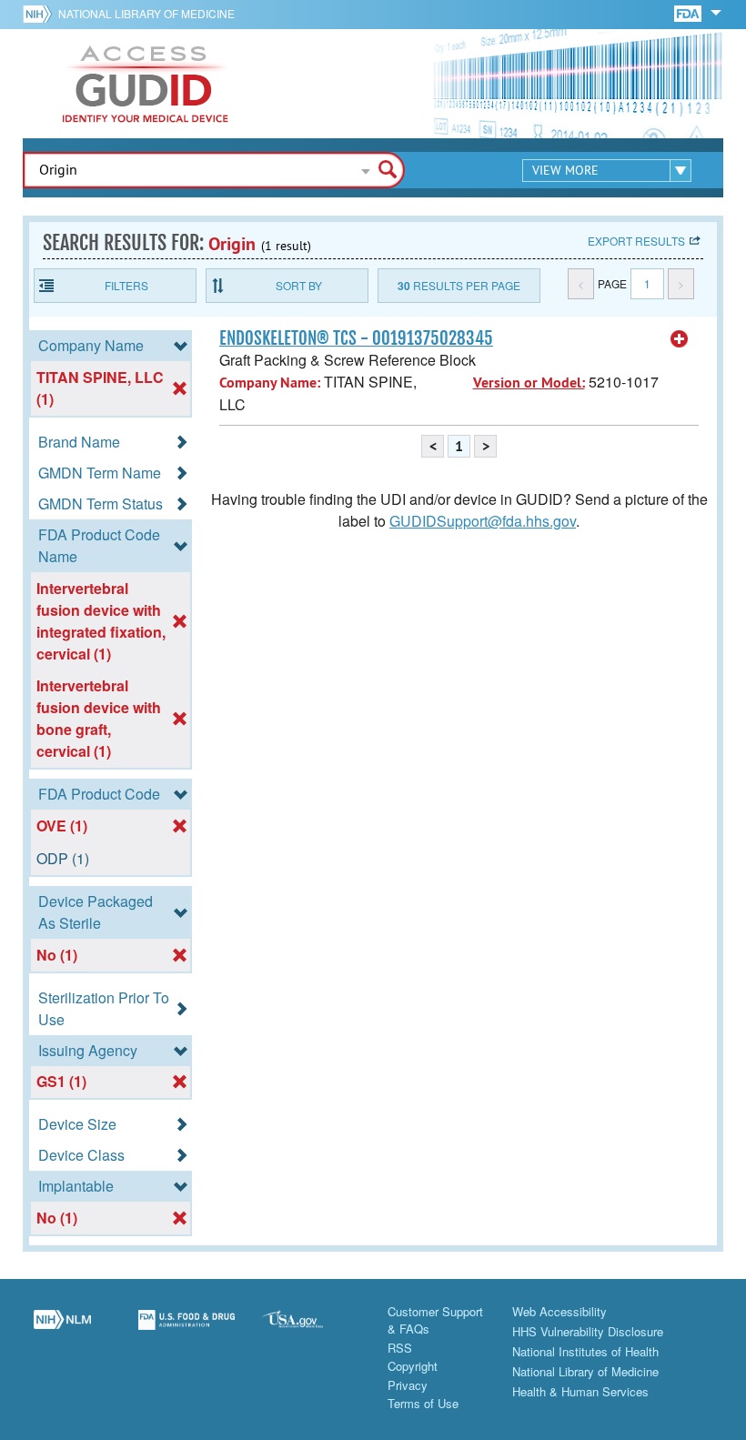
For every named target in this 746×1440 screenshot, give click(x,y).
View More (565, 170)
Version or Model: (529, 382)
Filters (126, 285)
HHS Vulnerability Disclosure (587, 1331)
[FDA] (689, 12)
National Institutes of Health (585, 1351)
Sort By (299, 285)
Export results (636, 240)
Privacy (408, 1385)
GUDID (146, 83)
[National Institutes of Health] (40, 13)
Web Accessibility (559, 1311)
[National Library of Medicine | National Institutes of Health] (62, 1330)
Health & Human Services (580, 1391)
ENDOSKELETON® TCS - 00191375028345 (356, 338)
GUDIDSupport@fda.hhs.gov (482, 520)
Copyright (413, 1366)
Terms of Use (423, 1403)
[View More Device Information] (679, 339)
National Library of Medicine (146, 13)
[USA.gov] (310, 1330)
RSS (400, 1347)
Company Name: (269, 382)
